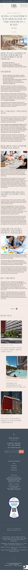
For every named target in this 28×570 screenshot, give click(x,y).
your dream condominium (9, 100)
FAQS (14, 463)
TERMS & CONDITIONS (18, 565)
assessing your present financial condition (13, 124)
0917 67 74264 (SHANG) (8, 1)
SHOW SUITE (14, 465)
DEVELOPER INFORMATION (14, 461)
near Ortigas (19, 281)
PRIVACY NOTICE (8, 565)
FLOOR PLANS (14, 470)
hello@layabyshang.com (20, 1)
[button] (24, 566)
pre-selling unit (10, 206)
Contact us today (4, 296)
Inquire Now (24, 5)
